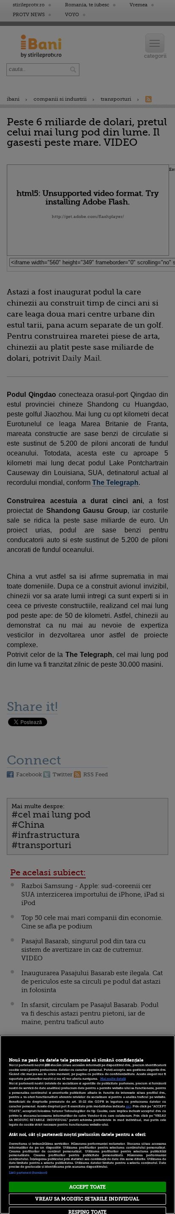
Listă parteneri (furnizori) (28, 1172)
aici (128, 1106)
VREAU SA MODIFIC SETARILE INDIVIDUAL (87, 1199)
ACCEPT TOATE (87, 1187)
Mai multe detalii (113, 1079)
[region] (87, 1124)
